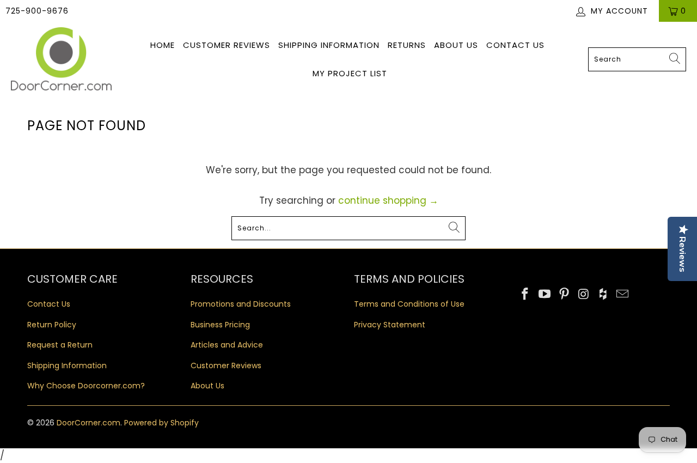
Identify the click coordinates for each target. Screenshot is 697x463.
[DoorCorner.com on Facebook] (525, 295)
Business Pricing (220, 324)
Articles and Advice (227, 344)
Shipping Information (329, 45)
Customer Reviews (226, 45)
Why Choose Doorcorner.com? (86, 385)
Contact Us (515, 45)
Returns (407, 45)
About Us (456, 45)
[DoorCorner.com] (61, 59)
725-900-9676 (37, 10)
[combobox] (637, 59)
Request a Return (60, 344)
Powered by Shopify (161, 422)
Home (162, 45)
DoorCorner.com (88, 422)
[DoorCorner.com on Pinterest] (564, 295)
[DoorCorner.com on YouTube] (545, 295)
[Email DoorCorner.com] (622, 295)
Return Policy (51, 324)
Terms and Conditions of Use (409, 303)
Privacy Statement (389, 324)
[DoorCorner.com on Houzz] (603, 295)
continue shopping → (388, 200)
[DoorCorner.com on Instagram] (584, 295)
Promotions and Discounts (241, 303)
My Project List (350, 73)
